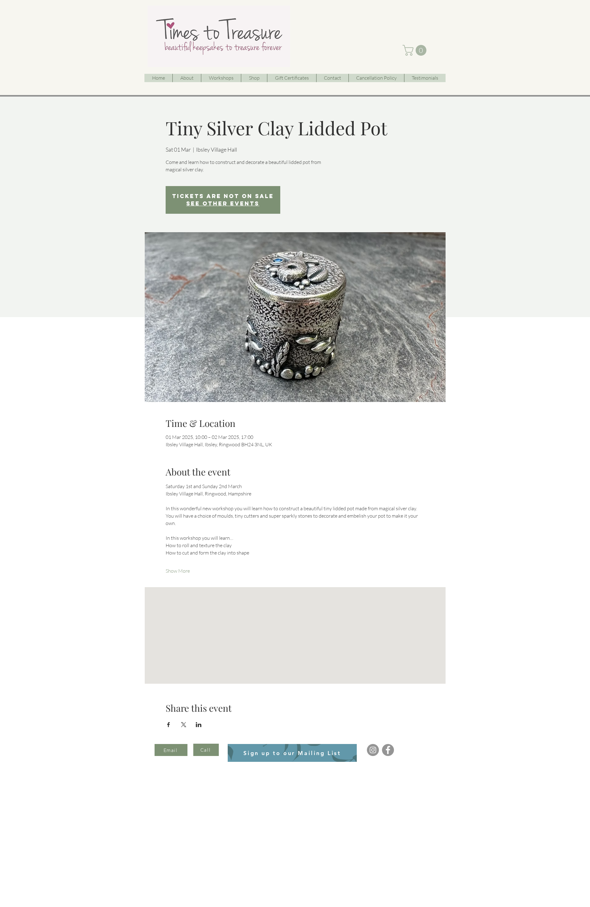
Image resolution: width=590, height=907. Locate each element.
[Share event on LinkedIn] (199, 724)
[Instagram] (373, 750)
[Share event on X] (184, 724)
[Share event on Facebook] (168, 724)
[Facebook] (388, 750)
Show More (178, 571)
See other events (222, 203)
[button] (416, 50)
